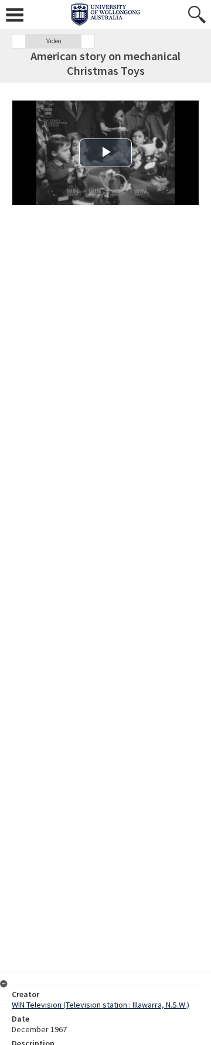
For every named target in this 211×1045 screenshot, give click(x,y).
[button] (18, 41)
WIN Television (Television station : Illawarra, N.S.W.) (100, 1004)
